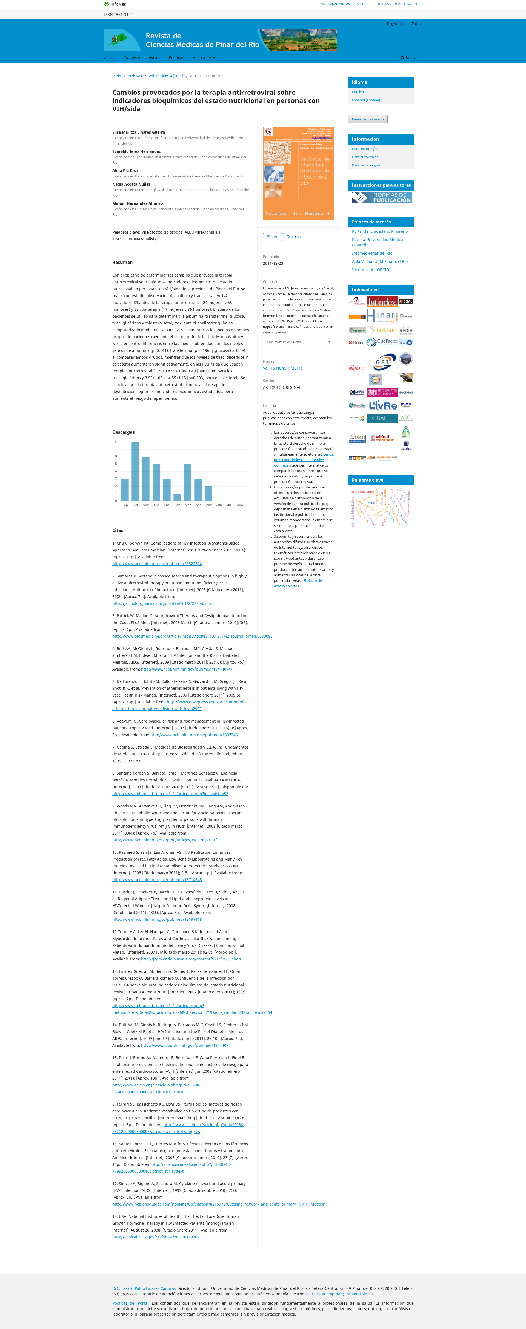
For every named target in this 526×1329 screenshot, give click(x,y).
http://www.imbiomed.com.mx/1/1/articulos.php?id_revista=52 (170, 793)
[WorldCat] (406, 316)
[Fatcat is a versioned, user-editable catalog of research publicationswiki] (406, 381)
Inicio (116, 75)
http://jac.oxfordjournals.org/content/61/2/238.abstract (163, 603)
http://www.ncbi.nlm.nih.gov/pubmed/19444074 (186, 1045)
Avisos (154, 57)
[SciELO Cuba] (357, 305)
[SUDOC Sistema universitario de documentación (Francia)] (406, 364)
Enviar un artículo (368, 119)
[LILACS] (406, 344)
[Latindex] (382, 305)
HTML (296, 237)
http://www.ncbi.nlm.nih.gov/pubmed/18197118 (157, 919)
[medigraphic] (357, 331)
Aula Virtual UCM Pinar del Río (380, 261)
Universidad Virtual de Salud (342, 4)
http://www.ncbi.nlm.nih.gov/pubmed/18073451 (195, 734)
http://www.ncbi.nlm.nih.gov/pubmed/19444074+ (187, 669)
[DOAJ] (406, 302)
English (358, 91)
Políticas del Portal (130, 1303)
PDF (274, 237)
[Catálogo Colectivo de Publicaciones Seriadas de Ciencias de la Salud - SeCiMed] (406, 392)
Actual (110, 57)
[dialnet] (357, 345)
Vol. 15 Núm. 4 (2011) (166, 75)
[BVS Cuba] (357, 394)
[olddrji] (357, 441)
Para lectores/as (365, 148)
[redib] (406, 333)
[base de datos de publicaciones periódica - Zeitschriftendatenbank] (382, 395)
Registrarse (396, 23)
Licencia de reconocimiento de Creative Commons (304, 460)
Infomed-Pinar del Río (372, 253)
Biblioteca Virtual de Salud (394, 4)
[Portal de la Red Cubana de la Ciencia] (357, 406)
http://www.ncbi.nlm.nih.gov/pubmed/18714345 (157, 879)
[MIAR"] (406, 406)
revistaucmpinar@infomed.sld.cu (342, 1293)
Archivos (132, 57)
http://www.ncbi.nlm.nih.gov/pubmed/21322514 (157, 563)
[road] (357, 368)
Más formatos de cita (284, 342)
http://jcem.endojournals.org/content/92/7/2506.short (191, 959)
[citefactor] (382, 345)
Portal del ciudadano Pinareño (380, 231)
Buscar (411, 57)
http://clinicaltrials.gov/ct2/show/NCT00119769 (155, 1236)
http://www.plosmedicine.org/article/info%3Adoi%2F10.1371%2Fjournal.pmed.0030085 (192, 636)
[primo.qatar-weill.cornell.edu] (382, 442)
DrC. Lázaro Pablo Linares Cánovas (144, 1288)
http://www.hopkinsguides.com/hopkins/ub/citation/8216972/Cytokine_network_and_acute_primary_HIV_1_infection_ (219, 1204)
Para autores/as (365, 156)
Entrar (417, 23)
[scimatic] (375, 383)
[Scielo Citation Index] (357, 317)
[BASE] (382, 333)
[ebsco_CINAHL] (382, 421)
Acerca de (202, 57)
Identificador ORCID (370, 269)
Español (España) (366, 99)
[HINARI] (382, 321)
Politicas (176, 57)
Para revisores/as (366, 165)
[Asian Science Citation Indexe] (406, 419)
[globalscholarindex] (382, 371)
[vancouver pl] (357, 458)
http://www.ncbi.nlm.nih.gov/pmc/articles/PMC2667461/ (164, 839)
